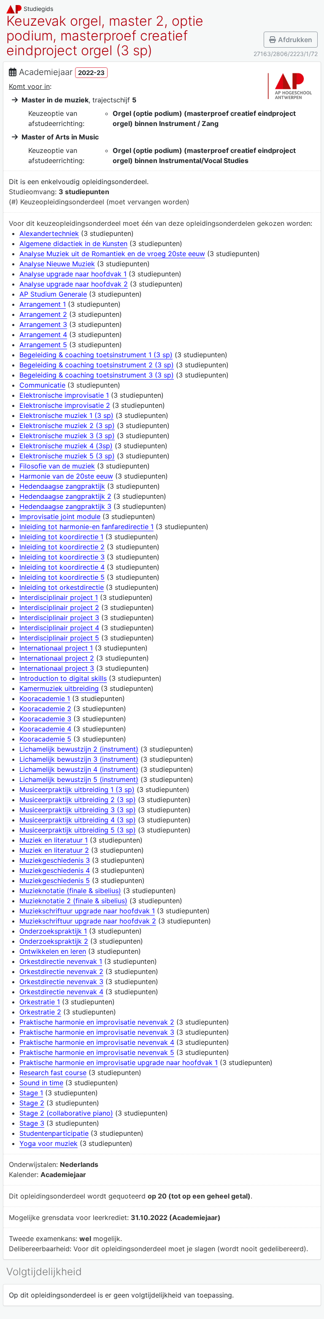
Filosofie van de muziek (57, 466)
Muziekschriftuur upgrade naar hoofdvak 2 (87, 921)
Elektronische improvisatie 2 (64, 405)
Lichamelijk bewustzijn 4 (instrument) (78, 769)
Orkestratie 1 (39, 1002)
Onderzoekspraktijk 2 (53, 941)
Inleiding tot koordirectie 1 (61, 536)
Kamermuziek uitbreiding (59, 688)
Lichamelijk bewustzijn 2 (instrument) (78, 749)
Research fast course (52, 1072)
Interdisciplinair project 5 (59, 638)
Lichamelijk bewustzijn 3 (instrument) (78, 759)
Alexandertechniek (49, 233)
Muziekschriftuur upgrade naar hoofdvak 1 (87, 911)
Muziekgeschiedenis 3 (54, 860)
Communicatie (42, 385)
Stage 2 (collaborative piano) (66, 1113)
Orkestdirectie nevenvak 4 (61, 991)
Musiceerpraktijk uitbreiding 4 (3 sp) (77, 820)
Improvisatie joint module (59, 516)
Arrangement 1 (42, 304)
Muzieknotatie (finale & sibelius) (70, 890)
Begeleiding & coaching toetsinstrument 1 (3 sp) (96, 354)
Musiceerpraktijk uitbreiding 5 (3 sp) (77, 830)
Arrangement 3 (43, 324)
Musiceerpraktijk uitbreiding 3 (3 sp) (77, 809)
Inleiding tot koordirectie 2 (62, 547)
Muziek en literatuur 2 (54, 850)
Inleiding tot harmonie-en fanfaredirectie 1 (86, 526)
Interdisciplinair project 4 (59, 627)
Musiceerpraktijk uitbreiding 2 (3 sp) (77, 799)
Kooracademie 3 (45, 718)
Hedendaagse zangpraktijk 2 (65, 496)
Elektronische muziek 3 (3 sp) (67, 435)
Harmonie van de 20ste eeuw (66, 476)
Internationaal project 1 (56, 648)
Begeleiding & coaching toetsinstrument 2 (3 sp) (96, 365)
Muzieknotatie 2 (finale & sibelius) (73, 900)
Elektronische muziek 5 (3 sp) (67, 456)
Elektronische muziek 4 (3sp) (66, 445)
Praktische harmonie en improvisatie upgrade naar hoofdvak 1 (118, 1062)
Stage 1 (31, 1093)
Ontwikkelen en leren (52, 951)
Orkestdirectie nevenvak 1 (60, 961)
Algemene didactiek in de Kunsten (73, 243)
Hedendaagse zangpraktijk (62, 486)
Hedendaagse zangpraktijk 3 (65, 506)
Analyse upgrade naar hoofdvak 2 (73, 284)
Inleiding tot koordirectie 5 (62, 577)
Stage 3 (31, 1123)
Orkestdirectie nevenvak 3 (61, 981)
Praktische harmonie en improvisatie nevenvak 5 (96, 1052)
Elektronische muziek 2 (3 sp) (67, 425)
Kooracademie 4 (45, 729)
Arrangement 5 (43, 344)
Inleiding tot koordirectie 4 (62, 567)
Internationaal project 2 (56, 658)
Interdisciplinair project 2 (59, 607)
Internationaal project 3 (56, 668)
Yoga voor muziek (48, 1143)
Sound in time (41, 1082)
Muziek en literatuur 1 (53, 840)
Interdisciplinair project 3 (59, 617)
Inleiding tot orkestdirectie (61, 587)
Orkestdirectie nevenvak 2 (61, 971)
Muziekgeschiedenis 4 (54, 870)
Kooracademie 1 (44, 698)
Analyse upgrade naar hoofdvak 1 (73, 274)
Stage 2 (31, 1103)
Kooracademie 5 (45, 739)
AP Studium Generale (53, 294)
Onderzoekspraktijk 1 (53, 931)
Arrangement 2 (43, 314)
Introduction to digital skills (63, 678)
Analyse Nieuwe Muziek (57, 264)
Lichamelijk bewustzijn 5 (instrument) (78, 779)
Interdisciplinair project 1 (58, 597)
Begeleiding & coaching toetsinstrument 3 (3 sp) (96, 375)
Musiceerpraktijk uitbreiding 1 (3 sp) (77, 789)
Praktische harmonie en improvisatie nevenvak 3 (96, 1032)
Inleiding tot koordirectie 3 (62, 557)
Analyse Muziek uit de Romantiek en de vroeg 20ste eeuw (112, 253)
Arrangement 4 (43, 334)
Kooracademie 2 (45, 708)
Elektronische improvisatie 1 (64, 395)
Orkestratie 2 (40, 1012)
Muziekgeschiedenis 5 (54, 880)
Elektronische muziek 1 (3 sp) (66, 415)
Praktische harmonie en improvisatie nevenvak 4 (96, 1042)
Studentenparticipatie (54, 1133)
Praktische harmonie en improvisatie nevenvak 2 (96, 1022)
